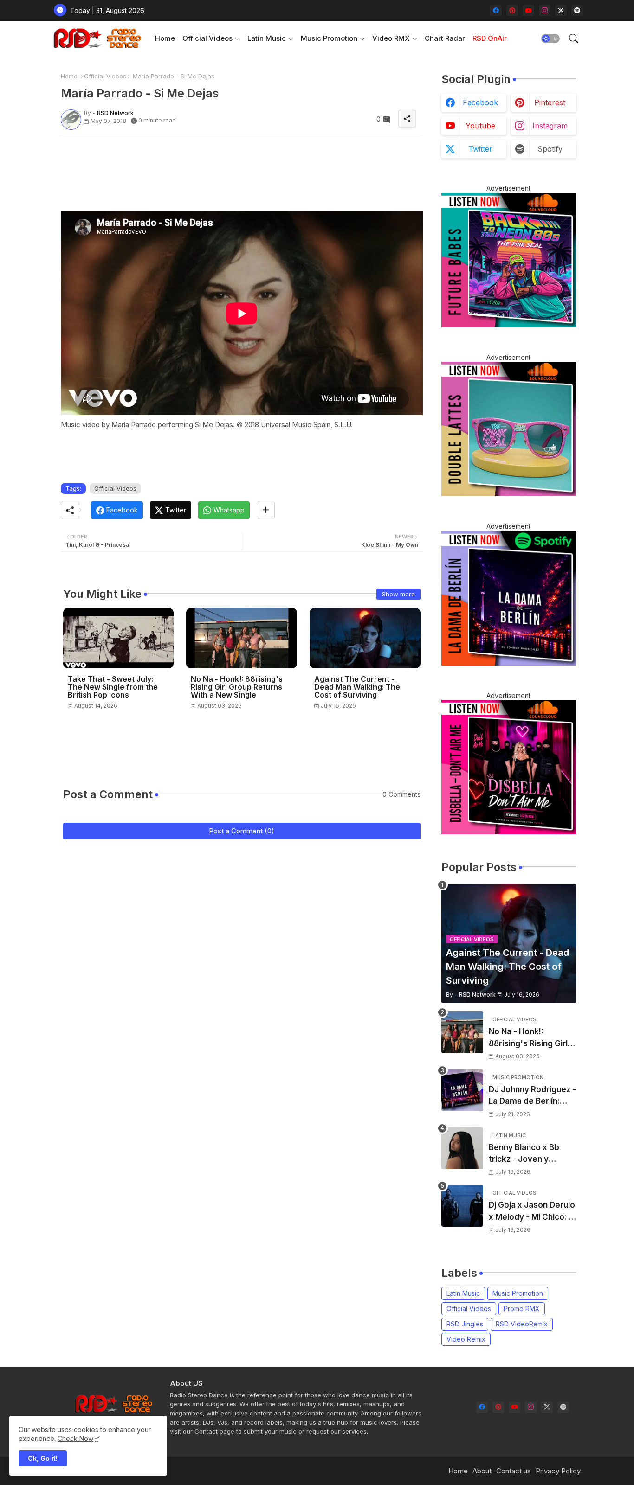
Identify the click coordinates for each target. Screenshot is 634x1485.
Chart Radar (445, 38)
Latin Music (266, 38)
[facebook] (496, 10)
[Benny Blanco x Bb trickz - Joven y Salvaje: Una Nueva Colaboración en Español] (462, 1148)
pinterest (549, 102)
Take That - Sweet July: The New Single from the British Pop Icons (113, 687)
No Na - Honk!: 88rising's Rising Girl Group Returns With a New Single (237, 687)
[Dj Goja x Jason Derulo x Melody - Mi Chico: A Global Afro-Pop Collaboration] (462, 1206)
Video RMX (391, 38)
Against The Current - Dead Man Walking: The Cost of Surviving (357, 687)
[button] (550, 38)
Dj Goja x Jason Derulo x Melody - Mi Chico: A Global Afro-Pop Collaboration (532, 1211)
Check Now (75, 1438)
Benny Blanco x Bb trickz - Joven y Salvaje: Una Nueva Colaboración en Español (525, 1154)
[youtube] (528, 10)
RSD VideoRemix (522, 1324)
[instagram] (544, 10)
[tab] (165, 38)
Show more (398, 594)
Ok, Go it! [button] (43, 1458)
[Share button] (266, 510)
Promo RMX (522, 1308)
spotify (550, 149)
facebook (480, 102)
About (482, 1470)
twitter (480, 149)
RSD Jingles (464, 1324)
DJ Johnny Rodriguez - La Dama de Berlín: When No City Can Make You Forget (532, 1096)
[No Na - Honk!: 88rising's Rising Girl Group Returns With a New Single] (462, 1032)
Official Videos (207, 38)
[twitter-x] (561, 10)
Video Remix (465, 1339)
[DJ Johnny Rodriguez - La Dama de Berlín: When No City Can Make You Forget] (462, 1090)
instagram (550, 125)
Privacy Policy (558, 1470)
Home (165, 38)
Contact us (513, 1470)
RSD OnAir (489, 38)
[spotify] (577, 10)
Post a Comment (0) (241, 830)
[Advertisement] (230, 162)
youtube (480, 125)
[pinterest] (512, 10)
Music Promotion (329, 38)
